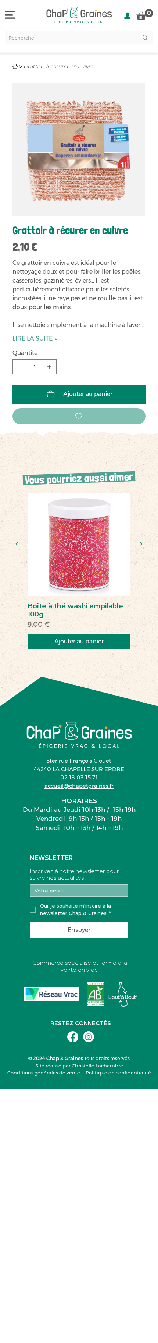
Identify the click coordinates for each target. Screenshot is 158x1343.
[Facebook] (72, 1036)
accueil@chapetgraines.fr (79, 785)
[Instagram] (88, 1036)
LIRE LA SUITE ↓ (35, 338)
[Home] (15, 66)
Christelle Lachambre (97, 1066)
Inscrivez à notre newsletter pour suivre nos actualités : (74, 874)
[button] (144, 14)
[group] (78, 571)
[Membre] (127, 15)
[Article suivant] (141, 544)
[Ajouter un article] (49, 366)
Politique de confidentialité (118, 1073)
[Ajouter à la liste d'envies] (78, 416)
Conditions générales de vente (43, 1073)
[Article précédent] (16, 544)
